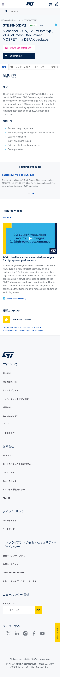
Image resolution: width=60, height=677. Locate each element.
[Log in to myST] (57, 4)
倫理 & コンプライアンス (14, 556)
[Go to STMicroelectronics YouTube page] (42, 634)
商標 (40, 664)
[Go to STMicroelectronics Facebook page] (34, 634)
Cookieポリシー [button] (42, 667)
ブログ (6, 424)
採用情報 (7, 407)
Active (32, 25)
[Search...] (6, 11)
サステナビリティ (10, 390)
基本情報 (7, 373)
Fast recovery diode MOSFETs (18, 175)
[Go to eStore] (51, 4)
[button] (3, 4)
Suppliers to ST (10, 416)
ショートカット (9, 520)
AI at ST (6, 498)
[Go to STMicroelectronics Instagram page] (25, 634)
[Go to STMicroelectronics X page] (9, 634)
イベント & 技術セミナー (14, 489)
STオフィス (8, 455)
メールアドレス (9, 604)
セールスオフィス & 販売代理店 (17, 464)
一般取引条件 (9, 433)
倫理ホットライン (10, 564)
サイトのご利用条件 (15, 664)
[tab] (4, 67)
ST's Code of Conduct (13, 573)
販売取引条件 (31, 664)
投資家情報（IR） (10, 382)
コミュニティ (9, 472)
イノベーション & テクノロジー (17, 399)
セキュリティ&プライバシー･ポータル (19, 581)
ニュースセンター (10, 481)
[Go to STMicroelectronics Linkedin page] (17, 634)
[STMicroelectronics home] (30, 4)
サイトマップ (9, 529)
